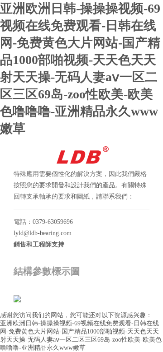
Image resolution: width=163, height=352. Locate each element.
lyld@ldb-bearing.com (43, 233)
